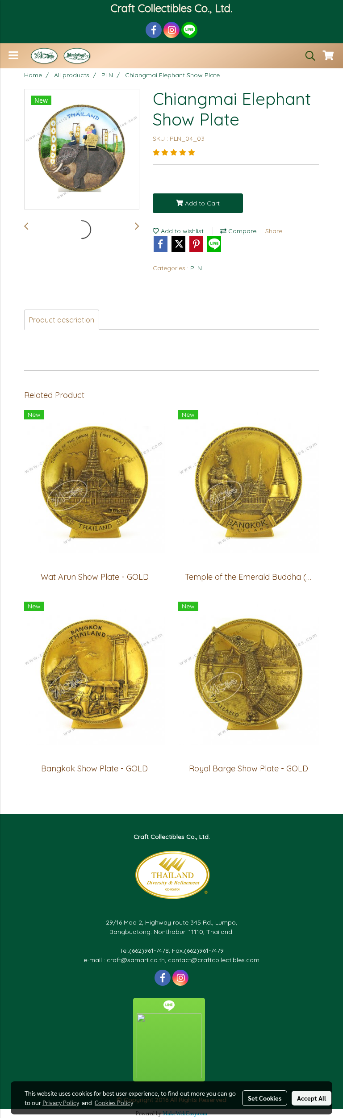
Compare (241, 231)
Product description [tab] (61, 319)
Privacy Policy (60, 1102)
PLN (196, 268)
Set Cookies (264, 1098)
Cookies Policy (114, 1102)
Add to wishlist (181, 231)
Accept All (311, 1098)
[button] (307, 56)
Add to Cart (201, 203)
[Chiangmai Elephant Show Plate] (82, 149)
